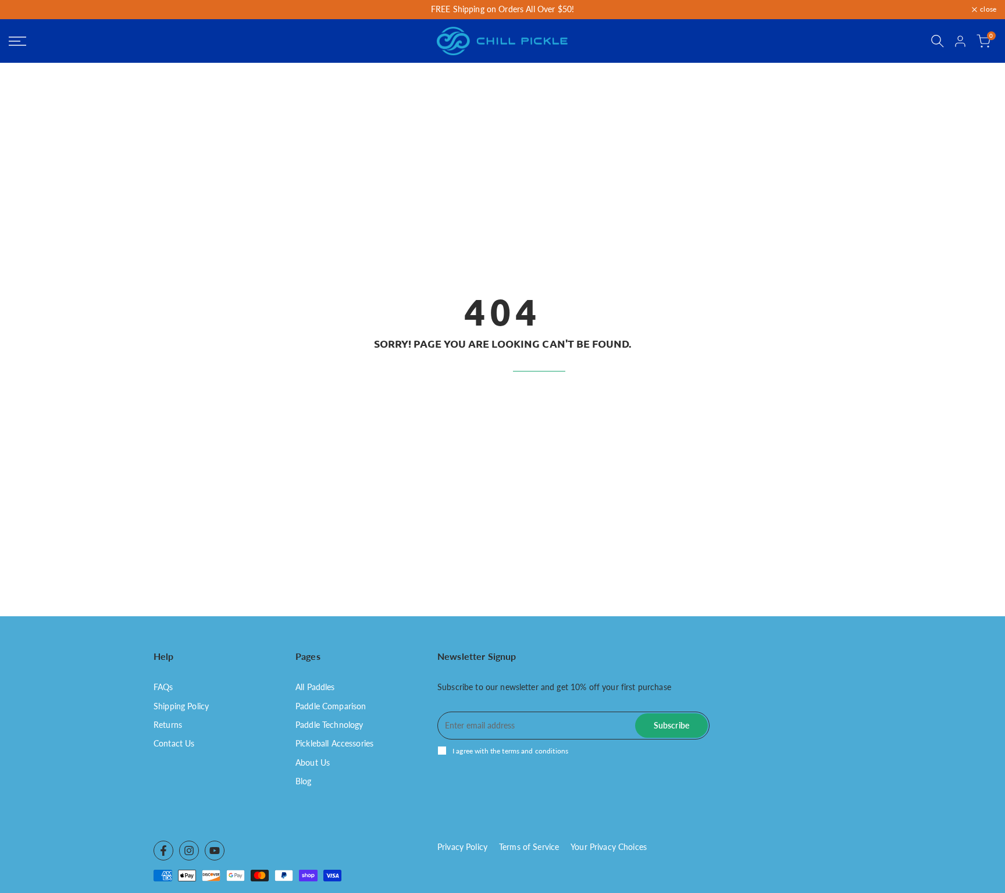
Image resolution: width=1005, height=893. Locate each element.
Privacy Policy (462, 847)
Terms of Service (529, 847)
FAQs (163, 687)
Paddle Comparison (330, 706)
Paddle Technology (329, 725)
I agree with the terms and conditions (510, 750)
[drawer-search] (937, 41)
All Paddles (315, 687)
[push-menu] (17, 41)
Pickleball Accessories (334, 743)
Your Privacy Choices (609, 847)
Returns (168, 725)
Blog (303, 781)
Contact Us (174, 743)
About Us (312, 762)
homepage (539, 365)
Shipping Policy (181, 706)
